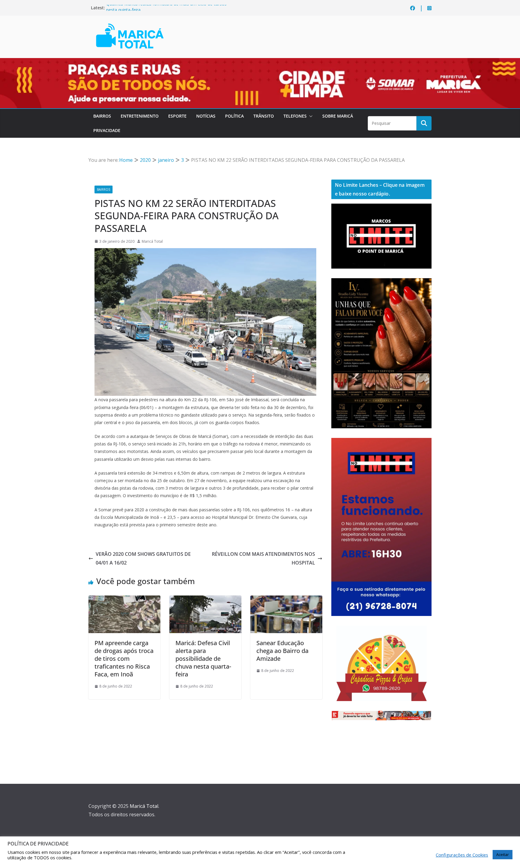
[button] (310, 116)
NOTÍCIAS (205, 116)
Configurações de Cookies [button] (462, 854)
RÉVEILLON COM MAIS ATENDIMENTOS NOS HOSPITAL (263, 558)
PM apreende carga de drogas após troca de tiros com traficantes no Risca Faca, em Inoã (123, 658)
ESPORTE (177, 116)
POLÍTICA (234, 116)
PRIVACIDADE (106, 130)
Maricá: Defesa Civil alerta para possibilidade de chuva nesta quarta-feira (203, 658)
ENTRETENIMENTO (140, 116)
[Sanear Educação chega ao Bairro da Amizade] (286, 599)
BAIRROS (102, 116)
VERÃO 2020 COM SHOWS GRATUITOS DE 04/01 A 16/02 (143, 558)
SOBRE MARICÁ (337, 116)
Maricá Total (152, 241)
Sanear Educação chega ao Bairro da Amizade (282, 651)
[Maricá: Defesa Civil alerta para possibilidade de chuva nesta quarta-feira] (205, 599)
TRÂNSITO (263, 116)
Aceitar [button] (502, 854)
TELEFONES (295, 116)
